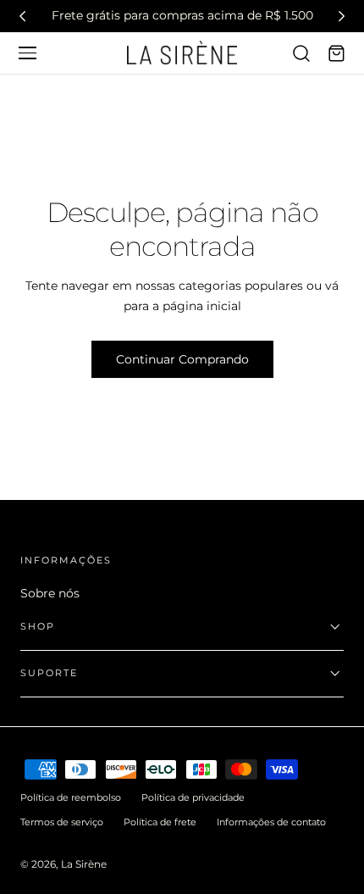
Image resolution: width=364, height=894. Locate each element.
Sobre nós (50, 593)
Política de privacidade (193, 797)
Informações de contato (271, 822)
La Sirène (84, 864)
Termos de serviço (61, 822)
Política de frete (160, 822)
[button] (27, 52)
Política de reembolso (70, 797)
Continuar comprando (182, 359)
